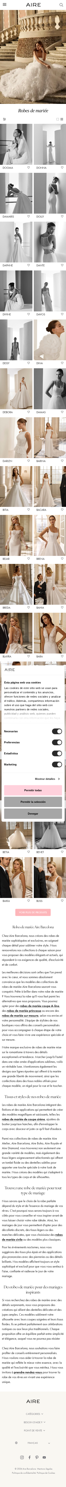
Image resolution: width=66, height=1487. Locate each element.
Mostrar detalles (45, 778)
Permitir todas (33, 790)
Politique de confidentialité (24, 1472)
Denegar (33, 813)
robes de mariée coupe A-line (39, 1006)
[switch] (57, 742)
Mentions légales (44, 1468)
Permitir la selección (33, 801)
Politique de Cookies (46, 1472)
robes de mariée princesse (24, 1011)
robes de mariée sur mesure (20, 1016)
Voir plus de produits (33, 912)
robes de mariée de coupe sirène (23, 1119)
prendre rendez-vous (28, 1372)
